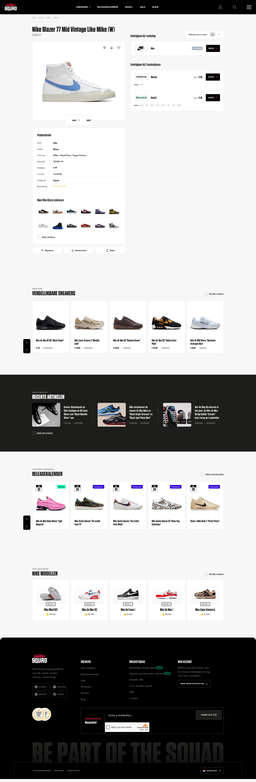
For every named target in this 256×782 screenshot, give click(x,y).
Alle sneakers (88, 668)
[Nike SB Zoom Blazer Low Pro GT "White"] (57, 211)
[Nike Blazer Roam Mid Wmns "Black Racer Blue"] (57, 225)
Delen (112, 250)
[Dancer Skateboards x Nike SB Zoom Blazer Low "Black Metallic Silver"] (71, 225)
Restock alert (80, 250)
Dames (56, 180)
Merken (85, 693)
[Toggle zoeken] (235, 7)
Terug (34, 18)
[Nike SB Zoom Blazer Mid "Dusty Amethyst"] (100, 211)
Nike (48, 17)
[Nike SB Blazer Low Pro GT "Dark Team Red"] (86, 211)
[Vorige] (26, 349)
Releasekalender (107, 7)
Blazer (56, 17)
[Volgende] (26, 342)
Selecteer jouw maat (201, 34)
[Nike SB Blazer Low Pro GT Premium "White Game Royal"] (43, 225)
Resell (129, 7)
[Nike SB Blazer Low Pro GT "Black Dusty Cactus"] (71, 211)
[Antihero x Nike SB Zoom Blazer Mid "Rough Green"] (114, 211)
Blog (155, 7)
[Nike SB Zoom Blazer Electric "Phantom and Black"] (114, 225)
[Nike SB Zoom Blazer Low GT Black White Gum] (43, 211)
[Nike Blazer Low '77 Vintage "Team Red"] (86, 225)
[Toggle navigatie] (249, 7)
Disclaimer (59, 771)
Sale (142, 7)
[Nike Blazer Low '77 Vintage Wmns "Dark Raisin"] (100, 225)
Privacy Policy (73, 771)
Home (41, 17)
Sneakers (82, 7)
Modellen (86, 686)
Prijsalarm (49, 250)
